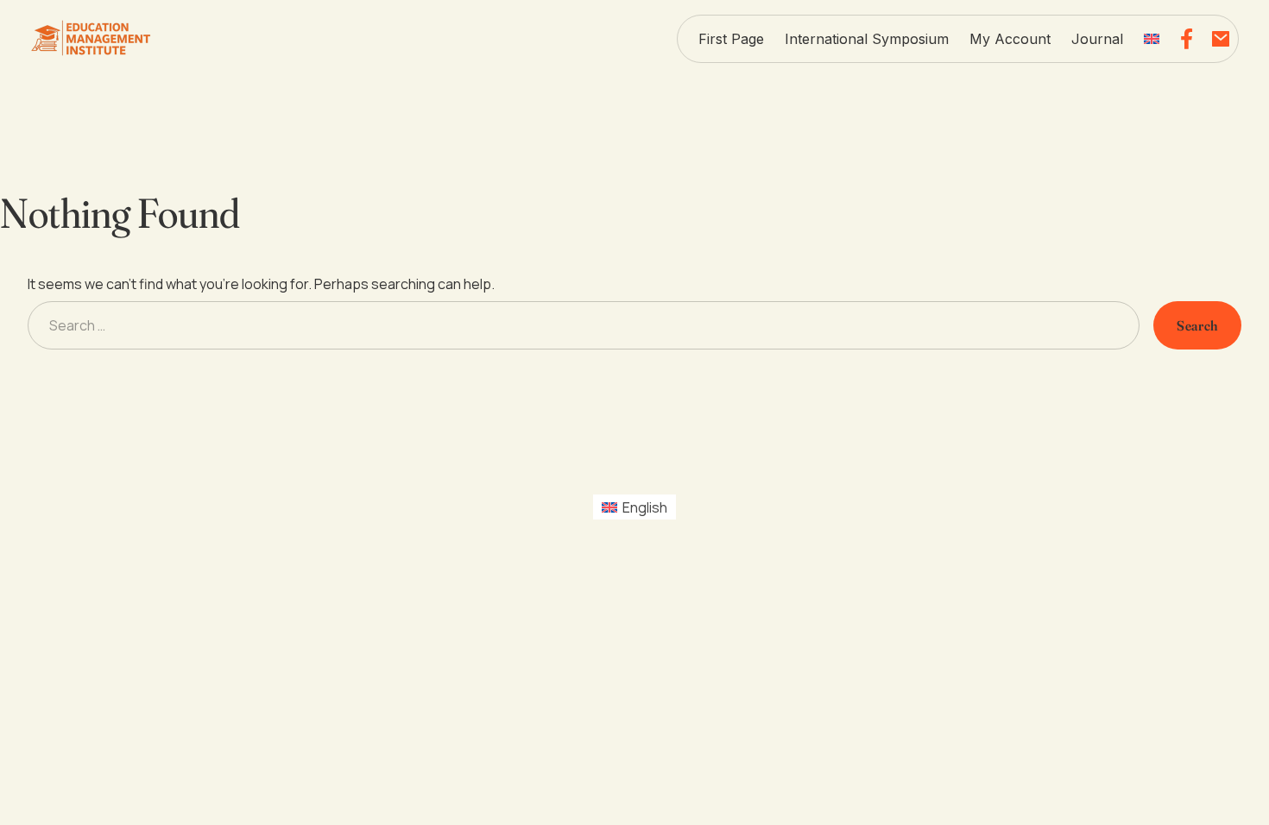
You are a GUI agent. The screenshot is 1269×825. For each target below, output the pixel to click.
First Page (731, 38)
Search (1197, 325)
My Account (1010, 38)
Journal (1097, 38)
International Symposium (867, 38)
